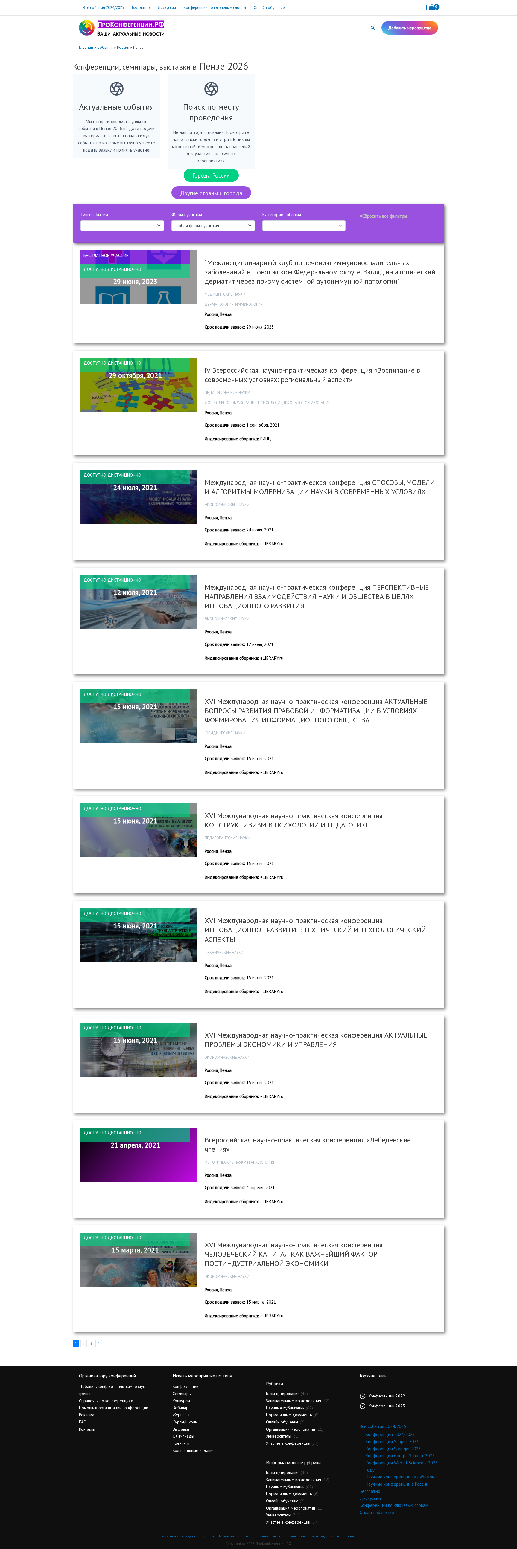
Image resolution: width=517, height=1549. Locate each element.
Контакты (87, 1429)
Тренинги (181, 1443)
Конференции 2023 (387, 1406)
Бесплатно (141, 7)
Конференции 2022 (387, 1396)
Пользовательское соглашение (279, 1536)
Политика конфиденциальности (187, 1536)
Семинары (182, 1393)
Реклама (86, 1414)
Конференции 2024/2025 (390, 1434)
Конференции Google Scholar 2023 (400, 1455)
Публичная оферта (233, 1536)
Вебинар (180, 1407)
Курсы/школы (185, 1422)
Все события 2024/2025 (103, 7)
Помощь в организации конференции (113, 1407)
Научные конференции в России (397, 1484)
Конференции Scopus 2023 (392, 1441)
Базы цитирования (282, 1393)
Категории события (281, 214)
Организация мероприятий (290, 1429)
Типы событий (94, 214)
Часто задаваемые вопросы (333, 1536)
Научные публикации (285, 1408)
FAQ (82, 1422)
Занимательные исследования (293, 1400)
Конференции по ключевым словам (215, 7)
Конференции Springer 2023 (393, 1449)
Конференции (185, 1386)
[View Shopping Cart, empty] (432, 7)
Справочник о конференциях (106, 1400)
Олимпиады (183, 1436)
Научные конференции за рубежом (400, 1477)
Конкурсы (181, 1400)
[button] (372, 27)
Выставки (181, 1429)
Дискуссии (167, 7)
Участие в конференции (288, 1443)
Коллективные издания (194, 1450)
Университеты (278, 1436)
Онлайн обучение (269, 7)
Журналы (181, 1414)
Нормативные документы (289, 1414)
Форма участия (186, 214)
